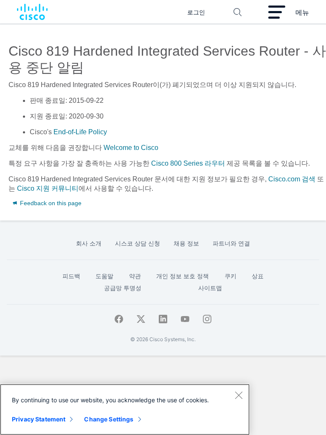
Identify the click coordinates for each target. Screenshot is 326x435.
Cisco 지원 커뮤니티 (48, 188)
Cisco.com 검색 (291, 179)
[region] (125, 409)
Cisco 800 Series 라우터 (188, 163)
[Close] (238, 395)
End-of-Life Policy (80, 132)
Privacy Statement (38, 419)
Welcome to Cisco (130, 147)
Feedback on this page (50, 203)
